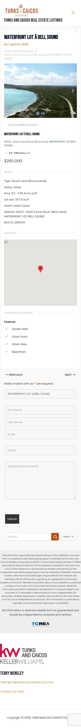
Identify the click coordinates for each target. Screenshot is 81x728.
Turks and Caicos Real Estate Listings (33, 20)
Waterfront (18, 352)
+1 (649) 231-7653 (12, 692)
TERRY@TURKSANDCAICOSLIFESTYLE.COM (26, 682)
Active (17, 187)
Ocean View (19, 344)
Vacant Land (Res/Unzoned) (18, 51)
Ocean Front (19, 336)
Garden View (20, 329)
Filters (66, 536)
